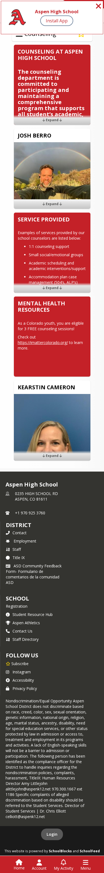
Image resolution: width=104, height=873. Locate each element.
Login (52, 834)
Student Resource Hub (32, 614)
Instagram (21, 671)
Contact (19, 532)
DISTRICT (18, 525)
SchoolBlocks (60, 851)
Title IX (18, 557)
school (17, 598)
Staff (16, 549)
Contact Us (22, 631)
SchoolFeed (90, 851)
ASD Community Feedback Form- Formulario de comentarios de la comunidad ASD (34, 574)
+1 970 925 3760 (30, 512)
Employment (25, 541)
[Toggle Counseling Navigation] (19, 34)
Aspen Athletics (26, 622)
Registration (16, 606)
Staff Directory (25, 639)
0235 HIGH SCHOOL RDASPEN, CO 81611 (36, 496)
